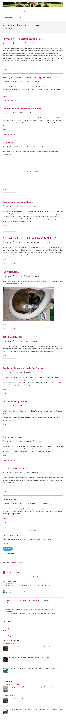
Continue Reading (10, 70)
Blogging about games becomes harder (12, 654)
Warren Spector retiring (8, 643)
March (10, 28)
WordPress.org (6, 630)
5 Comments (35, 206)
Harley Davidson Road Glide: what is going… (13, 707)
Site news (39, 113)
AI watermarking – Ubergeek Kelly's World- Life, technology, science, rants (24, 609)
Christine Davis (57, 382)
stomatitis (30, 58)
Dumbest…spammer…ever (15, 468)
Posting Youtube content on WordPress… (23, 109)
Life (28, 81)
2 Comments (37, 276)
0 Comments (35, 81)
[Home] (3, 28)
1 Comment (37, 43)
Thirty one (48, 600)
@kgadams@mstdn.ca (18, 562)
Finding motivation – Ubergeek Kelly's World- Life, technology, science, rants (25, 600)
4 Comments (49, 113)
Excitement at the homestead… (18, 202)
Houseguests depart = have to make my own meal (27, 77)
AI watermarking (21, 591)
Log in (4, 624)
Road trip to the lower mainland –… (11, 684)
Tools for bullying (49, 609)
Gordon (8, 581)
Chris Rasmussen (10, 591)
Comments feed (7, 628)
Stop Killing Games (7, 666)
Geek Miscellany (31, 113)
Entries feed (6, 626)
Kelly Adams (8, 43)
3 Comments (42, 146)
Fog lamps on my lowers (9, 695)
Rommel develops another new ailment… (22, 39)
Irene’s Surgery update (13, 337)
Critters (29, 43)
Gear (28, 242)
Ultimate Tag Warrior (15, 380)
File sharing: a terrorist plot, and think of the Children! (29, 238)
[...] (53, 646)
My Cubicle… (9, 142)
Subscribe (7, 548)
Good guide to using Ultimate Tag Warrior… (24, 368)
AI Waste (16, 572)
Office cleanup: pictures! (15, 401)
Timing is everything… (13, 437)
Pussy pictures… (11, 272)
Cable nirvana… (10, 499)
